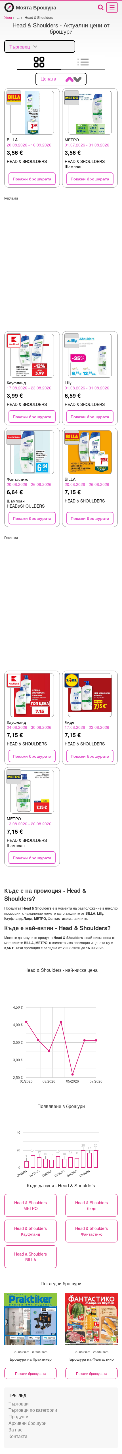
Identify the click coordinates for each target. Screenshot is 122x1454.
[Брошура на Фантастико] (91, 1319)
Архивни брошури (28, 1423)
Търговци (19, 1403)
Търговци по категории (33, 1410)
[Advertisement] (61, 261)
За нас (15, 1429)
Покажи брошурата (30, 1373)
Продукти (18, 1416)
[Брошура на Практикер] (30, 1319)
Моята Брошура (36, 7)
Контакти (18, 1436)
